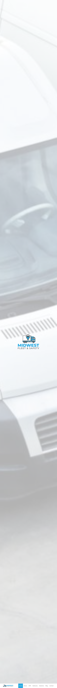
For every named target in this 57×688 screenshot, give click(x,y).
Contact (51, 686)
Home (20, 686)
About (25, 686)
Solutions (41, 686)
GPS (30, 686)
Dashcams (35, 686)
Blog (47, 686)
